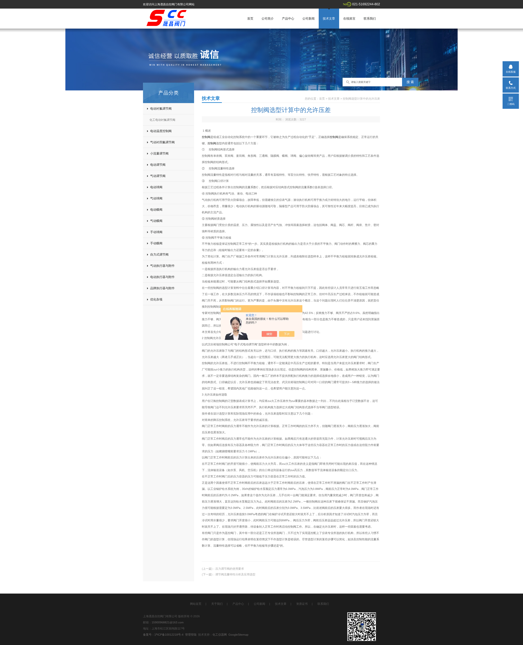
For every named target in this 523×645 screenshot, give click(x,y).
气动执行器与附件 (162, 265)
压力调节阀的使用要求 (229, 568)
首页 (250, 18)
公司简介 (268, 18)
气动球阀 (156, 198)
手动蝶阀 (156, 243)
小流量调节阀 (159, 153)
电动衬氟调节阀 (161, 108)
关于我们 (217, 603)
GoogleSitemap (238, 634)
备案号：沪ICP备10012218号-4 (163, 634)
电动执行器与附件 (162, 277)
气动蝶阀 (156, 220)
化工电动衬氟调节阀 (162, 119)
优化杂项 (156, 299)
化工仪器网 (219, 634)
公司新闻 (308, 18)
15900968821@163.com (168, 622)
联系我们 (370, 18)
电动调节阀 (157, 164)
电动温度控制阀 (161, 131)
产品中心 (288, 18)
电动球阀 (156, 187)
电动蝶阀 (156, 209)
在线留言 (349, 18)
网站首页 (195, 603)
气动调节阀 (157, 176)
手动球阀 (156, 232)
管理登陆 (191, 634)
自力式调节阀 (159, 254)
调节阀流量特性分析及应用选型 (235, 574)
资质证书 (302, 603)
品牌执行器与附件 (162, 288)
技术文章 (329, 18)
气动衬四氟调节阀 (162, 142)
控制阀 (206, 137)
